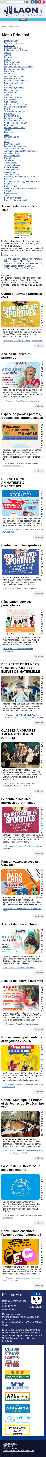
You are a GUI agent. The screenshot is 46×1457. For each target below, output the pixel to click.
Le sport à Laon (11, 64)
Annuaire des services (14, 76)
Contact (7, 191)
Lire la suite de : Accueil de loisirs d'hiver (19, 968)
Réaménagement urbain (15, 69)
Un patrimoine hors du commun (18, 67)
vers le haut (39, 346)
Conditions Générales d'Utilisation (18, 1450)
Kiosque (8, 57)
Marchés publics (11, 137)
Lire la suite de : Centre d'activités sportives (20, 588)
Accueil (4, 27)
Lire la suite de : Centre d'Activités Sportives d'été (23, 341)
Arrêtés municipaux (13, 97)
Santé (7, 195)
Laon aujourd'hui (11, 116)
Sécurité (8, 179)
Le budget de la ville (13, 118)
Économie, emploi (12, 144)
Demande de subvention (15, 146)
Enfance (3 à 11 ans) (13, 83)
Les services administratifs (16, 81)
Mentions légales (10, 1448)
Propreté (8, 158)
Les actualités (10, 92)
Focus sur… (9, 113)
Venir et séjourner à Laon (15, 123)
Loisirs (7, 109)
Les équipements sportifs (15, 106)
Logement (8, 132)
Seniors (7, 139)
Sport (6, 134)
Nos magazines (11, 90)
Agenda (7, 53)
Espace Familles (11, 167)
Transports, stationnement (16, 111)
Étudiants (8, 125)
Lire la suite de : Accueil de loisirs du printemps (21, 401)
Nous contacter (10, 1443)
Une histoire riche (12, 78)
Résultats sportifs (12, 156)
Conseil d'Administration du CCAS (20, 177)
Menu (23, 20)
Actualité (8, 95)
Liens (6, 142)
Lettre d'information (12, 198)
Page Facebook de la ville (16, 200)
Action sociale (10, 163)
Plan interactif (10, 102)
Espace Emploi (11, 186)
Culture (7, 85)
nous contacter (9, 1309)
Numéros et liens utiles (14, 127)
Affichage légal (11, 170)
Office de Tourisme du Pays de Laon (20, 188)
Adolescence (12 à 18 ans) (16, 104)
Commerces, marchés (14, 88)
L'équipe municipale (13, 48)
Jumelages (9, 160)
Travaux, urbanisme (13, 165)
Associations (10, 172)
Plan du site (9, 45)
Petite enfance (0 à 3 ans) (15, 50)
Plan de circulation (12, 62)
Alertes (7, 60)
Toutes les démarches (14, 43)
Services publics (11, 174)
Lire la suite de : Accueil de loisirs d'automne (20, 1024)
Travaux (8, 130)
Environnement (11, 193)
